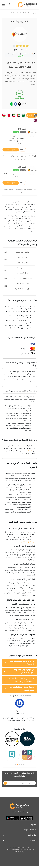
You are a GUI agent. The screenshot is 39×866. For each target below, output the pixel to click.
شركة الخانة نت (9, 849)
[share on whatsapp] (11, 104)
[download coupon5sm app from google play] (12, 818)
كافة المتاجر (25, 13)
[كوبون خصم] (27, 4)
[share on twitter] (19, 104)
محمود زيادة (19, 711)
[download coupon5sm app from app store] (26, 818)
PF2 (14, 149)
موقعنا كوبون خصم (28, 542)
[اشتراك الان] (5, 783)
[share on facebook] (15, 104)
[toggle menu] (8, 4)
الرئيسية (34, 13)
